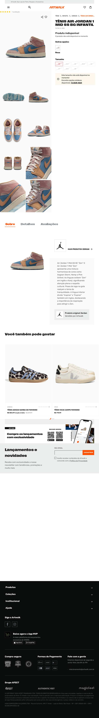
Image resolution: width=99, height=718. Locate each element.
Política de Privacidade (78, 461)
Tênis (57, 16)
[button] (29, 7)
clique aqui (76, 83)
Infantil (65, 16)
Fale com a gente (77, 656)
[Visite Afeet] (9, 689)
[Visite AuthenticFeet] (46, 689)
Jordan (74, 16)
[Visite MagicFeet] (86, 689)
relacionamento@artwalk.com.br (81, 669)
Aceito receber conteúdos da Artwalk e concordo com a (72, 459)
